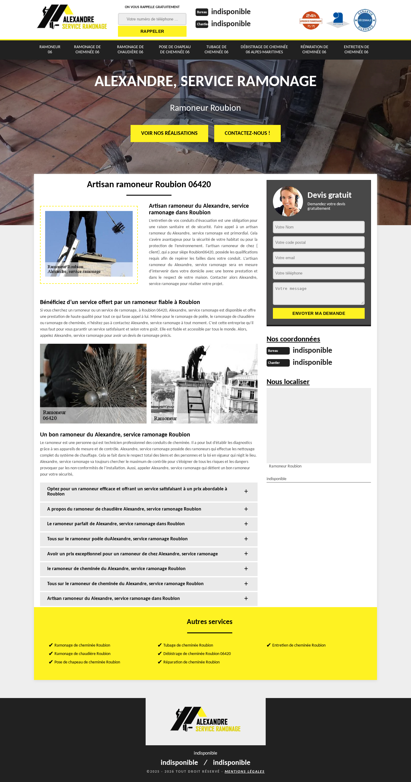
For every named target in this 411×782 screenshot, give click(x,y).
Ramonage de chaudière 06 (130, 49)
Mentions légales (245, 772)
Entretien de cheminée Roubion (299, 645)
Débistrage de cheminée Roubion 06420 (197, 654)
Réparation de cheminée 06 (314, 49)
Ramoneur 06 (49, 49)
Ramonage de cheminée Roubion (82, 645)
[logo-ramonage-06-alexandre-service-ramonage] (72, 19)
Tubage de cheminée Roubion (188, 645)
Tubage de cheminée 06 (216, 49)
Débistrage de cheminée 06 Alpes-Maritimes (264, 49)
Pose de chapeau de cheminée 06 (175, 49)
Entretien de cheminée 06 (356, 49)
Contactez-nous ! (247, 133)
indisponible (231, 12)
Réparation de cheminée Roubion (191, 662)
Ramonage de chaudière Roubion (82, 654)
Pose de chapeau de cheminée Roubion (87, 662)
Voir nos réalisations (169, 133)
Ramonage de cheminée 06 (87, 49)
